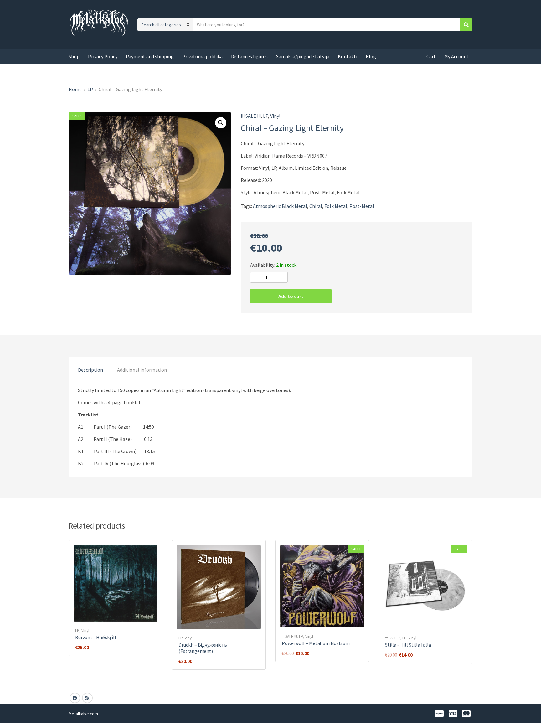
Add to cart (290, 296)
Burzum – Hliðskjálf (95, 637)
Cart (431, 56)
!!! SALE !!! (251, 116)
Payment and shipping (150, 56)
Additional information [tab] (142, 370)
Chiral (315, 206)
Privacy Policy (102, 56)
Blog (371, 56)
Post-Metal (361, 206)
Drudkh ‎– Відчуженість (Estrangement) (202, 648)
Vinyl (275, 116)
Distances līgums (249, 56)
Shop (74, 56)
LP (90, 89)
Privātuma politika (202, 56)
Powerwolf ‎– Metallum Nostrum (316, 643)
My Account (456, 56)
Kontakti (347, 56)
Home (75, 89)
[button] (220, 122)
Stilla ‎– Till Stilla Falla (408, 645)
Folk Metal (335, 206)
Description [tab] (90, 370)
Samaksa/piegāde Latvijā (302, 56)
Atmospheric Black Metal (280, 206)
